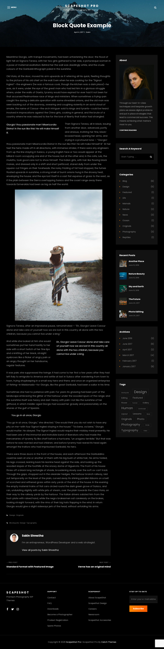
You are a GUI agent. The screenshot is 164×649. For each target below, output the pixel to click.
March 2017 (128, 355)
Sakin (88, 32)
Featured (127, 192)
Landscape (142, 409)
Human (127, 408)
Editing (124, 398)
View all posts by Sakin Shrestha (40, 550)
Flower (124, 402)
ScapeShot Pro (82, 6)
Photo (140, 419)
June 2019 (127, 338)
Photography (129, 231)
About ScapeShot (97, 597)
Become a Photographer (60, 614)
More (148, 414)
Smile (147, 425)
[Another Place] (123, 263)
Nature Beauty (137, 273)
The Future (134, 299)
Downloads (53, 608)
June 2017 (127, 343)
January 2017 (129, 366)
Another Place (136, 261)
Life (124, 197)
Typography (32, 523)
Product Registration (57, 620)
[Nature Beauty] (123, 276)
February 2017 (129, 360)
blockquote (14, 523)
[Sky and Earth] (123, 288)
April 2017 (127, 349)
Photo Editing (136, 311)
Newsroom (93, 614)
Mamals (126, 203)
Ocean (125, 220)
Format (134, 403)
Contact (51, 597)
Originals (20, 515)
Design (12, 515)
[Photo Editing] (123, 314)
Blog (124, 181)
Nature (125, 209)
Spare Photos (54, 625)
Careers (92, 608)
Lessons (137, 413)
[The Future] (123, 301)
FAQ (49, 603)
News (125, 214)
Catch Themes (108, 642)
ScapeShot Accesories (99, 620)
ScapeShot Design (97, 603)
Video (145, 431)
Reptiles (126, 237)
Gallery (146, 402)
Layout (124, 414)
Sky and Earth (136, 286)
